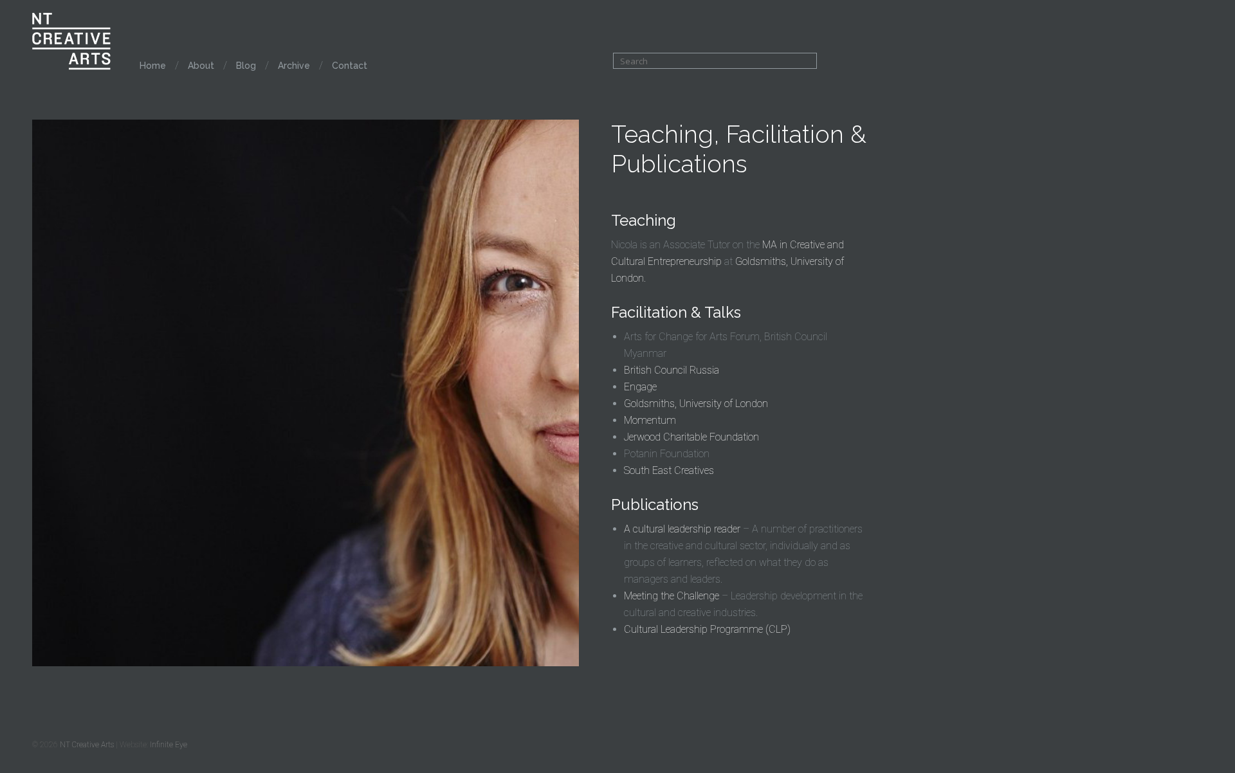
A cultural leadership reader (682, 529)
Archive (294, 65)
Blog (246, 65)
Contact (349, 65)
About (201, 65)
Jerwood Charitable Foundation (691, 437)
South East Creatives (669, 470)
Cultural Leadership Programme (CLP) (707, 629)
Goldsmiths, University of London (696, 403)
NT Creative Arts (87, 744)
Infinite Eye (168, 744)
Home (153, 65)
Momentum (650, 420)
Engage (640, 387)
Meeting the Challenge (671, 596)
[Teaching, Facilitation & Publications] (305, 663)
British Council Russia (671, 370)
